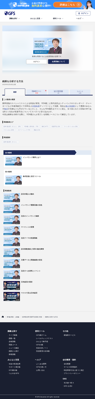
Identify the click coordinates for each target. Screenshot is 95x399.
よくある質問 (41, 364)
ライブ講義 (13, 335)
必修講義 (12, 341)
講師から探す (14, 351)
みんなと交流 (35, 18)
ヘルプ (78, 18)
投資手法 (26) (56, 126)
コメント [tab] (80, 92)
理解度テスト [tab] (36, 92)
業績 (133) (37, 130)
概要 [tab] (15, 92)
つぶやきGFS (14, 373)
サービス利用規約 (70, 367)
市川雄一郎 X (69, 383)
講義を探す (13, 18)
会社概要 (67, 364)
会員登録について (58, 61)
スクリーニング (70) (24, 130)
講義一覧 (12, 338)
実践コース (13, 345)
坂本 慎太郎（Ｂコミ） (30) (12, 126)
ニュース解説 (14, 348)
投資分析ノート (42, 348)
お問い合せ (40, 370)
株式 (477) (45, 126)
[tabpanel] (47, 119)
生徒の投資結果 (15, 364)
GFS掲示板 (13, 370)
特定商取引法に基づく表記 (74, 370)
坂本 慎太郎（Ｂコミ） (10, 142)
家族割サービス (70, 335)
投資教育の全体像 (43, 351)
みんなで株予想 (42, 341)
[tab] (58, 92)
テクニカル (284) (8, 130)
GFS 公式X (68, 386)
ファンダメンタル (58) (71, 126)
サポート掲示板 (15, 367)
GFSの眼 (39, 345)
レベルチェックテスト (44, 338)
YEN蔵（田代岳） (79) (31, 126)
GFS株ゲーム (41, 335)
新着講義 (12, 354)
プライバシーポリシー (72, 373)
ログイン (36, 62)
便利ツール (57, 18)
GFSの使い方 (41, 367)
